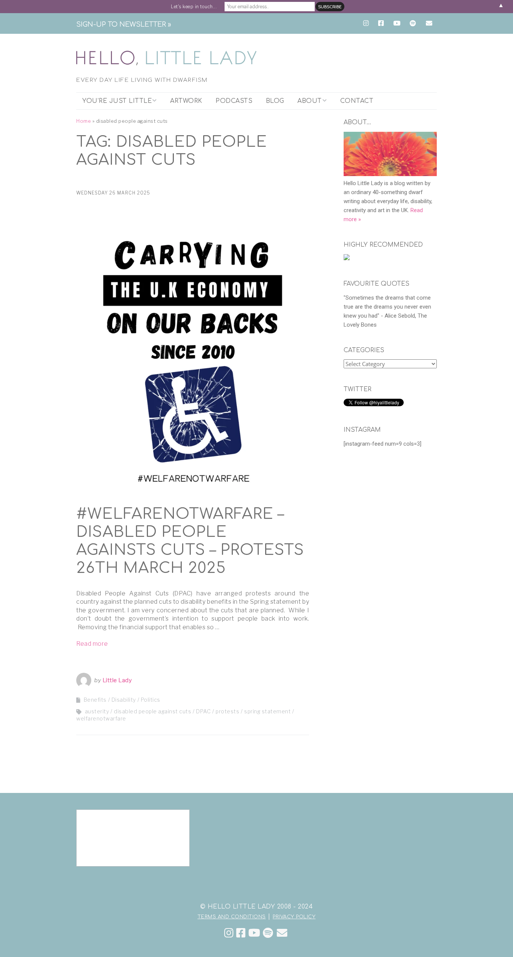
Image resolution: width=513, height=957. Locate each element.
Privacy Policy (294, 916)
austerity (97, 711)
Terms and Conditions (232, 916)
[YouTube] (254, 933)
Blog (275, 101)
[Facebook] (241, 933)
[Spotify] (268, 933)
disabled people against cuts (152, 711)
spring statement (267, 711)
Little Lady (117, 680)
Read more (92, 643)
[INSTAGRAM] (368, 23)
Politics (150, 699)
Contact (357, 101)
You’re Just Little (117, 101)
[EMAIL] (429, 23)
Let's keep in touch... (194, 6)
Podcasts (234, 101)
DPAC (203, 711)
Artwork (186, 101)
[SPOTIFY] (412, 23)
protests (227, 711)
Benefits (95, 699)
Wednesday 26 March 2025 (113, 193)
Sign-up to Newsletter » (123, 24)
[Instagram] (229, 933)
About (309, 101)
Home (83, 121)
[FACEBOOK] (381, 23)
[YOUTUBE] (396, 23)
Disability (124, 699)
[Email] (282, 933)
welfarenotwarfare (101, 718)
